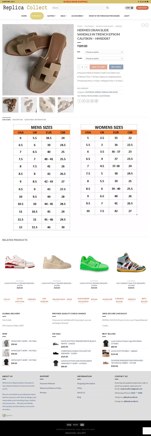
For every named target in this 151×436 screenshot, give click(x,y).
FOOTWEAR (36, 16)
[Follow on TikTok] (143, 2)
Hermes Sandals (92, 96)
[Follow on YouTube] (147, 2)
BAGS (63, 16)
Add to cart (98, 67)
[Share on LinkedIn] (96, 101)
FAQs (79, 388)
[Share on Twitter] (84, 101)
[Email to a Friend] (88, 101)
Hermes (83, 96)
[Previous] (7, 60)
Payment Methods (47, 383)
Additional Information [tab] (35, 120)
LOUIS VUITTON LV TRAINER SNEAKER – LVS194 (19, 284)
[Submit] (107, 8)
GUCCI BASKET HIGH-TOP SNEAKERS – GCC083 (131, 284)
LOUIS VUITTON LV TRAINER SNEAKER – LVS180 (57, 284)
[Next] (69, 60)
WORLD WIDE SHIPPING (75, 1)
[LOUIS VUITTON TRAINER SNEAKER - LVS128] (94, 261)
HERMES (118, 26)
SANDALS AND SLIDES (104, 26)
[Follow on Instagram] (140, 2)
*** (136, 393)
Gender (79, 58)
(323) (133, 393)
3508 (140, 393)
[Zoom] (5, 92)
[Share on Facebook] (79, 101)
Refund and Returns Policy (50, 388)
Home (24, 16)
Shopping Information (86, 383)
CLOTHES (51, 16)
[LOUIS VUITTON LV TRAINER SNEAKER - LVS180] (57, 261)
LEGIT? (127, 16)
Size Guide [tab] (6, 120)
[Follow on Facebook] (138, 2)
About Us (81, 392)
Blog (79, 397)
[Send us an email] (145, 2)
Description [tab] (17, 120)
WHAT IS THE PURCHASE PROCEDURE (104, 16)
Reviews (43, 392)
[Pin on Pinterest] (92, 101)
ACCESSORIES (77, 16)
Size (78, 52)
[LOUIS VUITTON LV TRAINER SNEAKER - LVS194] (19, 261)
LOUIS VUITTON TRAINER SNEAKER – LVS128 (94, 284)
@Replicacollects (130, 397)
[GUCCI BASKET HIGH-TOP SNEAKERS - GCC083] (131, 261)
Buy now (116, 67)
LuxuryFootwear (104, 96)
